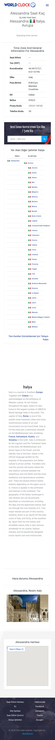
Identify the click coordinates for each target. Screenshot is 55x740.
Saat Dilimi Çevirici (15, 715)
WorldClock (27, 733)
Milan (34, 322)
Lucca (34, 308)
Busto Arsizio (36, 216)
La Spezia (35, 293)
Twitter (40, 715)
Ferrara (34, 259)
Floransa (35, 264)
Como (34, 250)
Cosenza (35, 255)
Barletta (34, 187)
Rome (25, 416)
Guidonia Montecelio (39, 283)
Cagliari (34, 221)
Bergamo (35, 192)
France (12, 436)
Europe (39, 392)
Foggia (34, 269)
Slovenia (13, 440)
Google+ (40, 720)
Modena (35, 327)
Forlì (33, 274)
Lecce (34, 303)
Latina (34, 298)
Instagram (39, 711)
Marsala (35, 312)
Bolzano (35, 201)
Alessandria (15, 161)
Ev (15, 706)
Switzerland (21, 436)
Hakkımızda (40, 702)
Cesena (34, 245)
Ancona (30, 163)
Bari (33, 182)
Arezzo (34, 178)
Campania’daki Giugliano (41, 226)
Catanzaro (35, 235)
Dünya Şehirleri (15, 720)
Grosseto (35, 279)
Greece (25, 395)
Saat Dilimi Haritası (15, 702)
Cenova (34, 240)
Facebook (39, 706)
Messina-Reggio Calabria (41, 317)
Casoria (34, 230)
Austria (31, 436)
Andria (34, 173)
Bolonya (35, 197)
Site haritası (15, 711)
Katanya (35, 288)
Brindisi (34, 211)
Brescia (34, 206)
